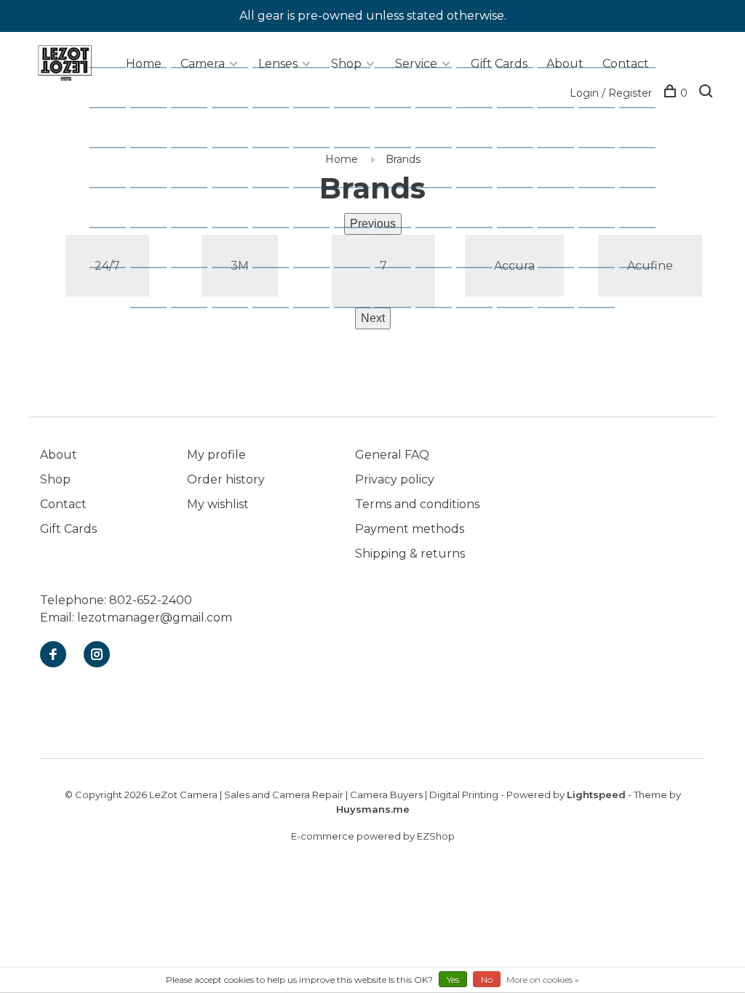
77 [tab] (360, 132)
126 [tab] (642, 252)
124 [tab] (560, 252)
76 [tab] (319, 132)
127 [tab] (153, 292)
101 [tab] (194, 212)
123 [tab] (520, 252)
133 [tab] (397, 292)
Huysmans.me (373, 809)
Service (416, 64)
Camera (202, 64)
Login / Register (611, 93)
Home (144, 64)
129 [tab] (234, 292)
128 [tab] (194, 292)
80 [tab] (482, 132)
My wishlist (218, 504)
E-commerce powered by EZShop (373, 836)
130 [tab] (275, 292)
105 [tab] (357, 212)
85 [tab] (115, 172)
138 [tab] (601, 292)
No (487, 979)
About (564, 64)
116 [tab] (235, 252)
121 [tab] (438, 252)
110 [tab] (560, 212)
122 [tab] (479, 252)
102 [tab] (234, 212)
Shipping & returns (410, 553)
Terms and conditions (417, 504)
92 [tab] (400, 172)
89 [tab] (278, 172)
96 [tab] (563, 172)
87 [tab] (197, 172)
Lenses (278, 64)
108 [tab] (479, 212)
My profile (216, 455)
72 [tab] (156, 132)
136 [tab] (520, 292)
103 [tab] (275, 212)
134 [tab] (438, 292)
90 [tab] (319, 172)
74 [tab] (237, 132)
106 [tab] (397, 212)
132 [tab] (357, 292)
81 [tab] (523, 132)
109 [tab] (520, 212)
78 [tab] (400, 132)
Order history (226, 479)
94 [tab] (482, 172)
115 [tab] (194, 252)
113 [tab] (112, 252)
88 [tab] (237, 172)
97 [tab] (604, 172)
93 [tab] (441, 172)
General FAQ (392, 455)
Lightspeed (596, 794)
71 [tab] (115, 132)
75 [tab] (278, 132)
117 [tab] (275, 252)
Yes (453, 979)
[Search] (707, 93)
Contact (625, 64)
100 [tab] (153, 212)
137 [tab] (560, 292)
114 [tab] (153, 252)
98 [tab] (645, 172)
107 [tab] (438, 212)
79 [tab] (441, 132)
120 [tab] (397, 252)
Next (373, 318)
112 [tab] (642, 212)
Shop (346, 64)
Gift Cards (499, 64)
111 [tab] (602, 212)
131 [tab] (316, 292)
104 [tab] (316, 212)
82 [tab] (563, 132)
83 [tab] (604, 132)
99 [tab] (115, 212)
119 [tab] (357, 252)
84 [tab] (645, 132)
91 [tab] (360, 172)
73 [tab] (197, 132)
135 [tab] (479, 292)
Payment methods (409, 529)
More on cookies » (542, 979)
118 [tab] (316, 252)
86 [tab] (156, 172)
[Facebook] (53, 655)
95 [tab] (523, 172)
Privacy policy (394, 479)
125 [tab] (601, 252)
